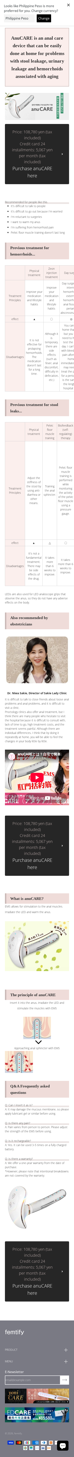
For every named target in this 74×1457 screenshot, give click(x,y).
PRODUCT (11, 1350)
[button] (62, 1446)
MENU (9, 1361)
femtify (18, 1433)
